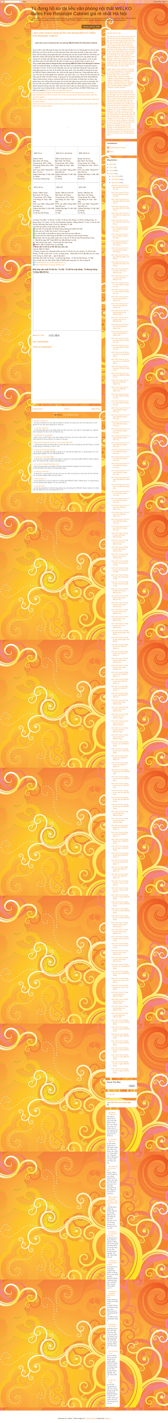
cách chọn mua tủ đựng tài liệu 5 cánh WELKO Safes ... (120, 1050)
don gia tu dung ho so (41, 421)
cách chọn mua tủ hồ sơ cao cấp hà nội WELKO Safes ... (120, 354)
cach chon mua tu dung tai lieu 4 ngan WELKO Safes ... (120, 1071)
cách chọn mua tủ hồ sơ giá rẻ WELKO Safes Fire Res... (120, 229)
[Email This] (50, 335)
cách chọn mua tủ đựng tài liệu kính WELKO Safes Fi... (119, 827)
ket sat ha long (124, 36)
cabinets (121, 76)
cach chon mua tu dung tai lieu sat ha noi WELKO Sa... (119, 625)
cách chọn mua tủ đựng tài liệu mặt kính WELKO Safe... (119, 730)
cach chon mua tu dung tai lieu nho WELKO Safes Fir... (119, 653)
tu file (128, 104)
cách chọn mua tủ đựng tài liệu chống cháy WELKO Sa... (119, 924)
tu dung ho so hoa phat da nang (44, 450)
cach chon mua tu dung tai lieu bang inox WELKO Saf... (119, 1015)
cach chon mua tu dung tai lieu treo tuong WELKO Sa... (119, 597)
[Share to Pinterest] (58, 335)
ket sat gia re (111, 100)
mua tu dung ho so (40, 478)
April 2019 (115, 182)
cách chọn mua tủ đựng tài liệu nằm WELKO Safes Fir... (119, 674)
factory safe (111, 75)
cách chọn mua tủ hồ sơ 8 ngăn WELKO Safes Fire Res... (120, 410)
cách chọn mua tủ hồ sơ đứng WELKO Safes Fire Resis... (120, 243)
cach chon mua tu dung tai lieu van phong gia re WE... (119, 584)
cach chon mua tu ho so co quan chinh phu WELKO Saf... (119, 277)
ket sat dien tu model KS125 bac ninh (46, 464)
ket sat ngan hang (126, 53)
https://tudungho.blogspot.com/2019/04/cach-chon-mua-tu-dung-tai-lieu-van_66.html (63, 92)
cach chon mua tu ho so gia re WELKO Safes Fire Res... (119, 236)
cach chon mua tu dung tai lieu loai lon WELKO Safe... (120, 792)
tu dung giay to (117, 71)
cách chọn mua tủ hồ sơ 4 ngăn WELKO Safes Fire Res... (120, 438)
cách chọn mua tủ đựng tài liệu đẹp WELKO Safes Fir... (119, 869)
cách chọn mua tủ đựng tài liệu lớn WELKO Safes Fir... (119, 758)
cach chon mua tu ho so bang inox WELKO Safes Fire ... (119, 389)
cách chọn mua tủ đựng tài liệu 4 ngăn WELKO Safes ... (120, 1064)
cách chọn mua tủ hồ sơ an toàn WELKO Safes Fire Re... (120, 396)
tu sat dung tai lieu (119, 122)
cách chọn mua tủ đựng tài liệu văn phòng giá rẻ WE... (119, 577)
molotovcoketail (90, 1418)
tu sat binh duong (119, 125)
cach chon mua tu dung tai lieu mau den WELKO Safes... (119, 723)
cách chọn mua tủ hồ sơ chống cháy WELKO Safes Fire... (120, 298)
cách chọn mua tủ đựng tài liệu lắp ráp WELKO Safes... (120, 799)
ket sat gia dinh (123, 114)
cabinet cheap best (114, 84)
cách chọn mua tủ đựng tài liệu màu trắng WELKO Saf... (119, 702)
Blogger (107, 1418)
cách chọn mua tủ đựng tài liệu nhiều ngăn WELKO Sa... (119, 660)
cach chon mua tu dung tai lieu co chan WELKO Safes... (120, 917)
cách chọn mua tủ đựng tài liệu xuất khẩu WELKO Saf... (119, 535)
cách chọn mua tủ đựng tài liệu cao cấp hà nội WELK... (120, 980)
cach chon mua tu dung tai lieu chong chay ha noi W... (120, 945)
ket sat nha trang (118, 38)
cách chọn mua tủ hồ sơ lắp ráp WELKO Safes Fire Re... (120, 187)
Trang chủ (110, 1094)
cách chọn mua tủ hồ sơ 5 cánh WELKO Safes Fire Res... (120, 424)
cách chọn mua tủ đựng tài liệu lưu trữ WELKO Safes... (120, 744)
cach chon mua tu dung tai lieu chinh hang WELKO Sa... (119, 959)
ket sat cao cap (112, 42)
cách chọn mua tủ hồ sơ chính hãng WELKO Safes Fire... (120, 326)
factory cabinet (127, 84)
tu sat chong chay (119, 49)
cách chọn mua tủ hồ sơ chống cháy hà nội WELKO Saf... (120, 312)
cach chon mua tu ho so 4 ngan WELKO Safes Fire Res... (120, 444)
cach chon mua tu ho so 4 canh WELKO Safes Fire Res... (120, 458)
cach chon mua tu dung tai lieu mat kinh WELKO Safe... (119, 737)
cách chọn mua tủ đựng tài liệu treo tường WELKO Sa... (119, 591)
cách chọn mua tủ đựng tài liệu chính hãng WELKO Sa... (119, 952)
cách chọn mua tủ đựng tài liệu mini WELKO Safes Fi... (119, 688)
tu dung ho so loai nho (41, 471)
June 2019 (116, 179)
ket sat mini (111, 91)
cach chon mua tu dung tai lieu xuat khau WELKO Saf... (119, 542)
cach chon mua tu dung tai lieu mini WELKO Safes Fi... (119, 695)
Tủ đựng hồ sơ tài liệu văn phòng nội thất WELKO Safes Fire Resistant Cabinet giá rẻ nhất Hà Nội (81, 11)
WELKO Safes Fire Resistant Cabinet (58, 90)
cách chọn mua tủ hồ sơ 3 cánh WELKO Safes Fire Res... (120, 465)
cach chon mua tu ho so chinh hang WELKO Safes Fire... (119, 333)
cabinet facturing (120, 78)
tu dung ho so (124, 107)
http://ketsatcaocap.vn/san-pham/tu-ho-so (50, 262)
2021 (112, 167)
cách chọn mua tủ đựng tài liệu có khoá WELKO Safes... (120, 897)
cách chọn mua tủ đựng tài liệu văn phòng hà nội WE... (119, 563)
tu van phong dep (125, 131)
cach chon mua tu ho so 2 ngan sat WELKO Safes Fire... (120, 486)
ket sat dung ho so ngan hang (118, 55)
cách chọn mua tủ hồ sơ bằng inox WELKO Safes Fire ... (120, 382)
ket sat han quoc (119, 104)
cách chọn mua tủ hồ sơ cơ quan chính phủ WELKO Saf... (120, 271)
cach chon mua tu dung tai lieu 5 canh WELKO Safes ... (120, 1057)
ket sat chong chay (125, 64)
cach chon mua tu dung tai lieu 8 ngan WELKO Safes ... (120, 1043)
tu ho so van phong (120, 109)
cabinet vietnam (120, 87)
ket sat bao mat (128, 98)
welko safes (123, 42)
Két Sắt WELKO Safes (117, 148)
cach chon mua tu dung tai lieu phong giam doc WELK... (120, 639)
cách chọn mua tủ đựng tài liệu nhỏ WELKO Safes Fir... (119, 646)
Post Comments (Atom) (71, 415)
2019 (112, 174)
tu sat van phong (126, 116)
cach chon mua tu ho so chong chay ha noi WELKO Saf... (119, 319)
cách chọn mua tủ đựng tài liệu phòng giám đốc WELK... (120, 632)
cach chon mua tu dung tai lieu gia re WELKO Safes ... (119, 848)
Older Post (95, 409)
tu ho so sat (114, 107)
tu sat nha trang (39, 486)
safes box (125, 60)
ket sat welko (122, 100)
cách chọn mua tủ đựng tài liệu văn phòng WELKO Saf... (119, 549)
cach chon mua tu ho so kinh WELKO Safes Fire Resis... (120, 222)
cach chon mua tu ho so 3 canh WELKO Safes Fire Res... (120, 472)
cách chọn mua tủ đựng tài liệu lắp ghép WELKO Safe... (119, 813)
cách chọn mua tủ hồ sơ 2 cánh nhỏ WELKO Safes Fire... (120, 507)
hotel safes (117, 60)
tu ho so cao (129, 118)
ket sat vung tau (116, 40)
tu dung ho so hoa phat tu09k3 (44, 457)
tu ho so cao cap (120, 58)
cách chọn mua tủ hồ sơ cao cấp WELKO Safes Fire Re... (120, 340)
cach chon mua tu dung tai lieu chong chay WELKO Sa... (119, 931)
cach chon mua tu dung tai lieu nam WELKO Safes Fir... (119, 681)
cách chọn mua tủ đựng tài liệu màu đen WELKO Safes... (119, 716)
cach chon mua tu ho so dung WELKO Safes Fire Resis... (119, 250)
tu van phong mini (119, 127)
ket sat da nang (127, 45)
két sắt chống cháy (114, 33)
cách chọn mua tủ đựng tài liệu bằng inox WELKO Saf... (119, 1008)
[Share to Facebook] (56, 335)
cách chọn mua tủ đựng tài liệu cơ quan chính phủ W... (119, 883)
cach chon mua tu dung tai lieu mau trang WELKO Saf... (119, 709)
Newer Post (37, 409)
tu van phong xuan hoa (121, 129)
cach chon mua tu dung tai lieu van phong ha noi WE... (119, 570)
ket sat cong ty (117, 98)
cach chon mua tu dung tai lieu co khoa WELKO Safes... (120, 904)
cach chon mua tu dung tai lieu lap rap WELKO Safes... (120, 806)
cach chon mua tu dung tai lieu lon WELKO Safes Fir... (119, 764)
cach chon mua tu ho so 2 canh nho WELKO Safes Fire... (120, 514)
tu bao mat (125, 47)
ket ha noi (126, 111)
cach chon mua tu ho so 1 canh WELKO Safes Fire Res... (120, 528)
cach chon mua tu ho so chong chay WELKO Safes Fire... (119, 305)
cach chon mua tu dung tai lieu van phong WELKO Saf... (119, 556)
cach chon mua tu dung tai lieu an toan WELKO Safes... (120, 1029)
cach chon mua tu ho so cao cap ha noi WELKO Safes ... (120, 361)
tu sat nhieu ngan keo (41, 428)
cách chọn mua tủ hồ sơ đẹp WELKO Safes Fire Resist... (120, 257)
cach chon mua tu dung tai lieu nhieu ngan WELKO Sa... (119, 667)
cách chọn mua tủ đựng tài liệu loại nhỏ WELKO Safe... (120, 771)
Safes (111, 152)
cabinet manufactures (115, 80)
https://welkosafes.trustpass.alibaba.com (49, 265)
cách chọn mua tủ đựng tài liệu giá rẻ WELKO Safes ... (119, 841)
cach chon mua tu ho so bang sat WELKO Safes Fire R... (120, 375)
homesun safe (116, 45)
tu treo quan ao (117, 124)
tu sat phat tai (125, 56)
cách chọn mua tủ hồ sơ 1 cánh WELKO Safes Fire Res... (120, 521)
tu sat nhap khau (118, 51)
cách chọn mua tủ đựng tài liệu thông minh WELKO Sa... (119, 604)
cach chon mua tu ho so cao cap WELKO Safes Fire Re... (120, 347)
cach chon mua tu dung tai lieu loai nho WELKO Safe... (120, 778)
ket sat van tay (123, 66)
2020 (112, 170)
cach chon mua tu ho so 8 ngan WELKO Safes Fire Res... (120, 417)
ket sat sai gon (122, 96)
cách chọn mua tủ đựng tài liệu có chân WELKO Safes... (120, 910)
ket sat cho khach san (123, 62)
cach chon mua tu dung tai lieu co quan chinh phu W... (119, 890)
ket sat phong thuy (113, 47)
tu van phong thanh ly (120, 132)
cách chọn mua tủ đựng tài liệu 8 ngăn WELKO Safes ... (120, 1036)
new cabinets (128, 82)
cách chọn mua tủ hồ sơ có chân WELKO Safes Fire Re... (120, 284)
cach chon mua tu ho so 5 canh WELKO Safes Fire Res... (120, 431)
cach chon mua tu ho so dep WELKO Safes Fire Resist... (120, 264)
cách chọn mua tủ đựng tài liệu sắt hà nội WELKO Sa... (119, 618)
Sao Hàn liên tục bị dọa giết (43, 435)
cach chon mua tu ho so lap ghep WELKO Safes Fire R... (120, 208)
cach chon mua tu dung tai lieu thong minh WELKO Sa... (119, 611)
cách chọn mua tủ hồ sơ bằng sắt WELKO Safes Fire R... (120, 368)
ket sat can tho (112, 36)
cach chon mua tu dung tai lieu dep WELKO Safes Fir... (119, 876)
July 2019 (115, 176)
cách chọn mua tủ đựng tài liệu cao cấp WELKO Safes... (120, 966)
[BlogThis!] (52, 335)
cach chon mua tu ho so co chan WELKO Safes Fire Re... (120, 291)
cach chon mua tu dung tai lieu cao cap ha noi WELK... (120, 987)
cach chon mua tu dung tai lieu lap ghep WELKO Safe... (119, 820)
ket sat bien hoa (129, 40)
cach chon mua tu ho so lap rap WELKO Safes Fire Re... (120, 194)
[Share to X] (54, 335)
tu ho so (110, 120)
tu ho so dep (120, 75)
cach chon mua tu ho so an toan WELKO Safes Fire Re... (120, 403)
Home (66, 409)
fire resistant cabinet (114, 85)
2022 (112, 164)
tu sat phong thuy (113, 53)
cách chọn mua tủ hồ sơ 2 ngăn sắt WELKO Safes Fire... (120, 479)
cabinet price (118, 82)
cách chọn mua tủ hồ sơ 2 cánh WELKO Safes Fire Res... (120, 493)
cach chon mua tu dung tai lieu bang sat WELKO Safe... (119, 994)
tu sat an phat (130, 51)
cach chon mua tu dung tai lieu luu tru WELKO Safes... (120, 751)
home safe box (121, 69)
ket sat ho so (118, 105)
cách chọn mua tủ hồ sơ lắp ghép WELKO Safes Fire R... (120, 201)
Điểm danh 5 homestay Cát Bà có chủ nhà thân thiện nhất (53, 442)
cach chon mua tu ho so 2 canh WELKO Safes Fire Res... (120, 500)
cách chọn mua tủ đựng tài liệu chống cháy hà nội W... (120, 938)
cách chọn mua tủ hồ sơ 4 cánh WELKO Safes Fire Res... (120, 451)
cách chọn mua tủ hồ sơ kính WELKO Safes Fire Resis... (120, 215)
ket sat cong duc (123, 94)
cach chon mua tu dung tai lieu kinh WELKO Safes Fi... (119, 834)
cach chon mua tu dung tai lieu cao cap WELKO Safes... (120, 973)
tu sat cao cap (118, 44)
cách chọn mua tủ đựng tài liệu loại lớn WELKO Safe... (120, 785)
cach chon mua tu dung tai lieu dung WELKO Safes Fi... (119, 862)
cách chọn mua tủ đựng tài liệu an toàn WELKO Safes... (120, 1022)
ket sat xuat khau (124, 93)
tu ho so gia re (125, 73)
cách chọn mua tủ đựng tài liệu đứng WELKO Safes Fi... (119, 855)
